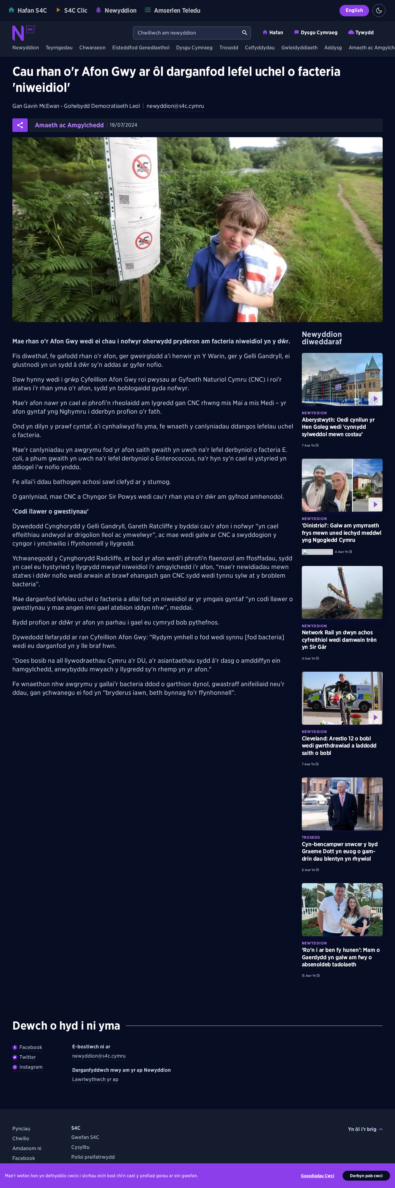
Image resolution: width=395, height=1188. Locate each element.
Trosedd (228, 48)
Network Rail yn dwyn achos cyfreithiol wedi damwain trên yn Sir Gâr (339, 639)
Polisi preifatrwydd (93, 1157)
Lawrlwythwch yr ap (95, 1079)
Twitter (27, 1057)
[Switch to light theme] (379, 10)
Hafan (276, 32)
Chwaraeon (92, 48)
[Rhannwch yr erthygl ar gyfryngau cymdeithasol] (20, 125)
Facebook (30, 1047)
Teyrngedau (59, 48)
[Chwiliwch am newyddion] (245, 33)
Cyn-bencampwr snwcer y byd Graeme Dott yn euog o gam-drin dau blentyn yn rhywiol (340, 851)
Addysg (333, 48)
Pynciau (21, 1129)
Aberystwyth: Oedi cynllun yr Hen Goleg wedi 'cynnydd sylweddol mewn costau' (338, 426)
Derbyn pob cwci (366, 1175)
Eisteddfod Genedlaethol (140, 48)
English (354, 10)
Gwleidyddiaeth (299, 48)
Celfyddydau (260, 48)
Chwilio (20, 1138)
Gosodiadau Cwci (317, 1175)
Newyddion (25, 48)
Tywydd (365, 32)
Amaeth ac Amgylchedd (69, 125)
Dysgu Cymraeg (319, 32)
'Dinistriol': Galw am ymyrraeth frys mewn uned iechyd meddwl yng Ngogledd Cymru (341, 532)
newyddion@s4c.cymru (175, 106)
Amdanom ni (26, 1148)
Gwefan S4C (85, 1137)
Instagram (31, 1067)
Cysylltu (80, 1147)
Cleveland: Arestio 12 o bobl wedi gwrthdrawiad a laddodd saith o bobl (339, 745)
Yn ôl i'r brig (362, 1129)
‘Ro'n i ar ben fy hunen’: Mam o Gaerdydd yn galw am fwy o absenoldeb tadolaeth (341, 957)
